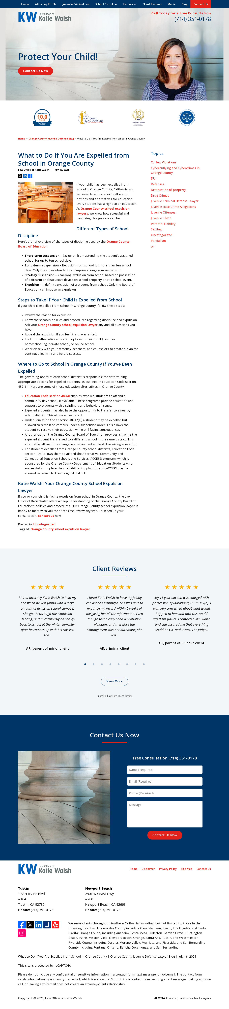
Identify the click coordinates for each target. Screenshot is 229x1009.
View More (114, 681)
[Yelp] (55, 924)
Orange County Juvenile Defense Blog (51, 138)
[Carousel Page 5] (118, 664)
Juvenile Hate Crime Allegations (173, 207)
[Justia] (47, 924)
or (152, 246)
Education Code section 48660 (47, 396)
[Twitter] (30, 924)
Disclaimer (148, 869)
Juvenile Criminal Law (76, 4)
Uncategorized (44, 524)
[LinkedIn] (38, 924)
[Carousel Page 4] (110, 664)
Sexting (156, 229)
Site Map (186, 869)
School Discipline (106, 4)
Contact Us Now (35, 71)
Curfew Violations (163, 162)
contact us (46, 516)
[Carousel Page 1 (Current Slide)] (85, 664)
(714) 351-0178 (193, 18)
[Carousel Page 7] (135, 664)
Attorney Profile (45, 4)
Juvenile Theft (161, 218)
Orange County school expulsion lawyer (68, 325)
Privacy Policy (168, 869)
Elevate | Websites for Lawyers (182, 998)
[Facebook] (22, 924)
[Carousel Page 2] (93, 664)
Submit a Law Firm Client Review (114, 696)
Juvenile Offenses (163, 212)
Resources (129, 4)
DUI (153, 178)
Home (25, 4)
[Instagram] (22, 933)
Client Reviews (152, 4)
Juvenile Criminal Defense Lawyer (174, 201)
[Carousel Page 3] (102, 664)
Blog (184, 4)
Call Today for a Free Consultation (181, 13)
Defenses (157, 184)
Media (172, 4)
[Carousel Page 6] (127, 664)
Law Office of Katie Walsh (63, 998)
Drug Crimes (160, 195)
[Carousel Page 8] (144, 664)
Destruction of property (168, 190)
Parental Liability (163, 224)
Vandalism (158, 241)
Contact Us (200, 4)
